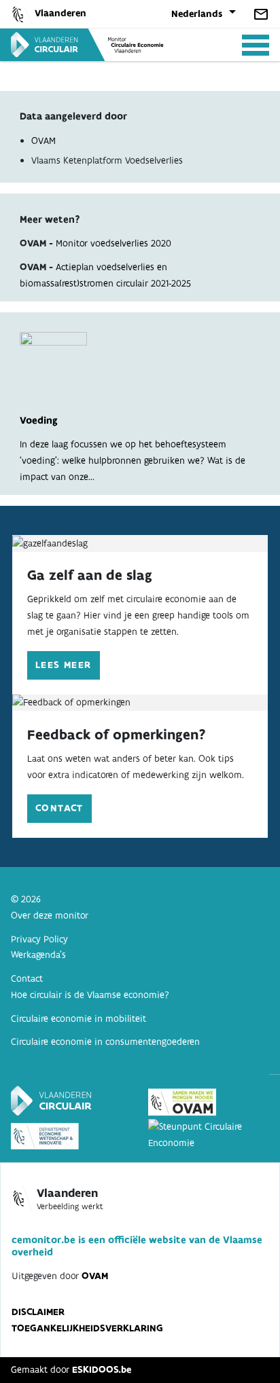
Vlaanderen (60, 13)
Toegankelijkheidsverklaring (87, 1328)
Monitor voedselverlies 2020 (113, 243)
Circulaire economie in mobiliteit (78, 1018)
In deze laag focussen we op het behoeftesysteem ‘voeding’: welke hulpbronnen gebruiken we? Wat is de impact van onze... (132, 448)
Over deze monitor (49, 915)
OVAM (43, 140)
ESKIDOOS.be (101, 1369)
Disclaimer (38, 1312)
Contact (59, 808)
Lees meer (63, 665)
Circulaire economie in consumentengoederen (105, 1041)
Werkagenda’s (38, 954)
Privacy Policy (39, 939)
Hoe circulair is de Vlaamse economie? (90, 995)
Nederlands (196, 13)
